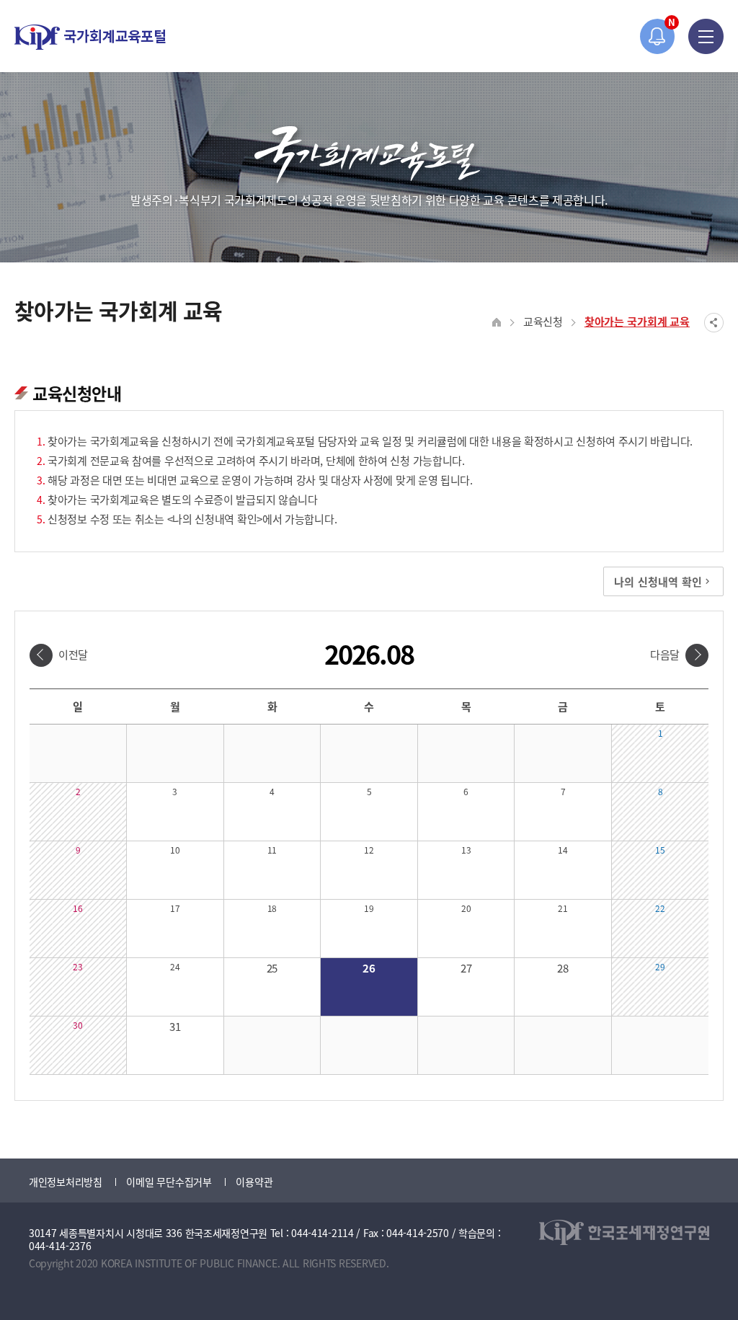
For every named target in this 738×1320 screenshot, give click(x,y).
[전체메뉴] (706, 36)
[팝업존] (657, 36)
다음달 (665, 654)
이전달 (73, 654)
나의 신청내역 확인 (658, 581)
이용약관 (254, 1181)
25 (272, 967)
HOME (497, 322)
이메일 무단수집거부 (168, 1181)
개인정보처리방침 (65, 1181)
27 (466, 967)
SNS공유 (714, 322)
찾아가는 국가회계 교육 (637, 321)
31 (174, 1026)
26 (369, 967)
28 (562, 967)
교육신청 (543, 321)
